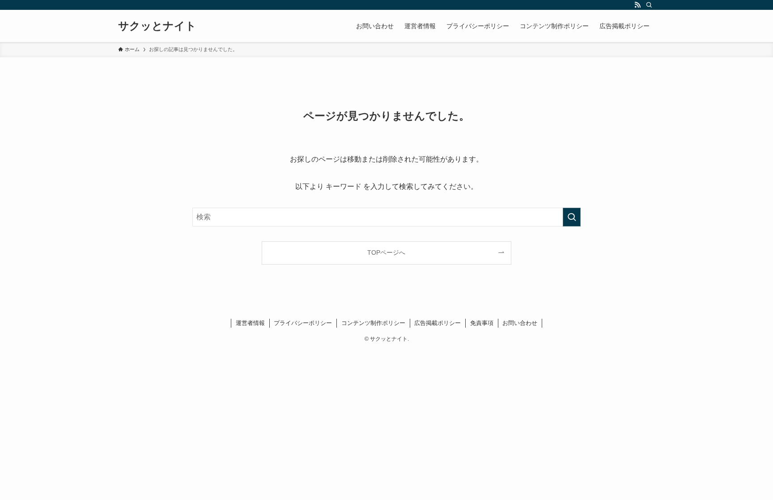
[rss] (637, 5)
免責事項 (481, 323)
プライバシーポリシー (303, 323)
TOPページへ (386, 252)
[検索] (649, 5)
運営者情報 (250, 323)
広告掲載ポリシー (437, 323)
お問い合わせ (519, 323)
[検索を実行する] (572, 217)
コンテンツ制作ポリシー (373, 323)
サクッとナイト (157, 26)
